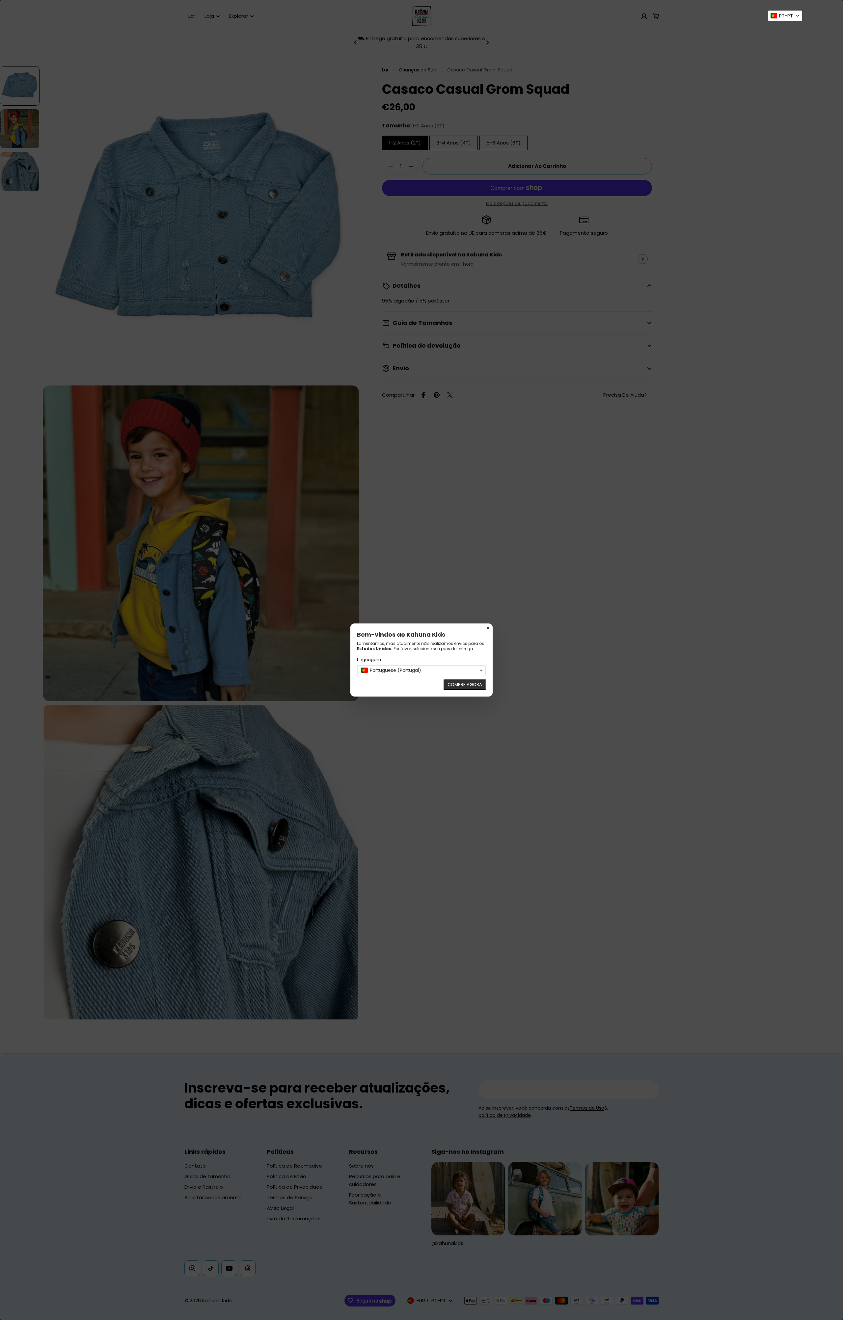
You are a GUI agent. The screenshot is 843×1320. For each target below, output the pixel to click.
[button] (785, 16)
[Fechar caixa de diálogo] (488, 628)
